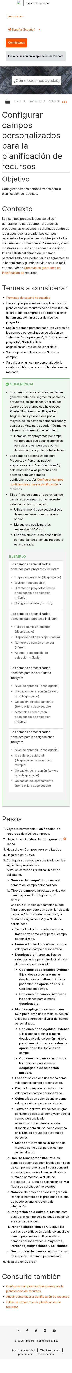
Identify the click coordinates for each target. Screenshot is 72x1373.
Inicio (18, 101)
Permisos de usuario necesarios (28, 298)
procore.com (16, 16)
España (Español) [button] (23, 29)
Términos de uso (50, 1350)
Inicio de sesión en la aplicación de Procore (35, 56)
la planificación (48, 484)
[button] (57, 80)
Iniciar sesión (46, 1354)
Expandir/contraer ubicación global (64, 100)
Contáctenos (16, 42)
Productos (35, 101)
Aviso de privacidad (23, 1350)
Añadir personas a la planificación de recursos (37, 1296)
